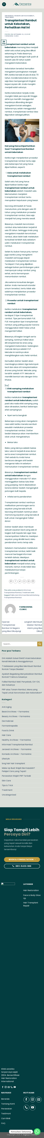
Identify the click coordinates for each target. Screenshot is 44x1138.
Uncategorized (9, 794)
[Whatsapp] (37, 1131)
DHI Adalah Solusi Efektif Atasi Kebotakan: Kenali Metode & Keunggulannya (21, 660)
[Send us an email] (9, 1087)
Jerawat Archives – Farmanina (16, 749)
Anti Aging (6, 707)
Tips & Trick (7, 785)
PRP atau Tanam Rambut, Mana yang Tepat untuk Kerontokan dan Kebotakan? (22, 691)
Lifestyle (6, 758)
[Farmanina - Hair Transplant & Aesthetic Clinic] (22, 4)
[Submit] (39, 644)
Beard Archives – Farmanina (15, 711)
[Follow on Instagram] (6, 1087)
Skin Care (6, 780)
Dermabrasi (7, 721)
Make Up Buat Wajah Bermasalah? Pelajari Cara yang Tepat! (18, 770)
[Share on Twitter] (20, 581)
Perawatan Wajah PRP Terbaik (16, 775)
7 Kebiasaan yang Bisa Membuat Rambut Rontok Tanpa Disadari (21, 668)
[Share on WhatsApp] (11, 581)
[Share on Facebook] (15, 581)
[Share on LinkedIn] (33, 581)
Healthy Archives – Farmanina (16, 740)
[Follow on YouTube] (15, 1087)
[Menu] (4, 4)
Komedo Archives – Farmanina (16, 754)
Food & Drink (8, 730)
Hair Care (6, 735)
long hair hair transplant (13, 763)
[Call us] (12, 1087)
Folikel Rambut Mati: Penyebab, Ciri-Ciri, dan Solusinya (21, 683)
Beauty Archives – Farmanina (16, 716)
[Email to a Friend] (24, 581)
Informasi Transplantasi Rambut (19, 16)
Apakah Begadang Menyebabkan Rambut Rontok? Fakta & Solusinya (22, 676)
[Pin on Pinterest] (29, 581)
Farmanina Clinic (12, 36)
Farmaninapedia (10, 725)
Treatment (9, 17)
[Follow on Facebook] (3, 1087)
